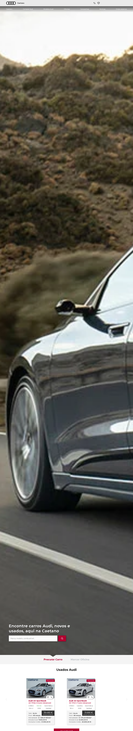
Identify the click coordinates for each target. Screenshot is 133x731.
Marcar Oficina (80, 659)
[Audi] (11, 3)
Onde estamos (121, 9)
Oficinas (67, 9)
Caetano (9, 9)
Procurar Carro (53, 659)
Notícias (102, 9)
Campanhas (84, 9)
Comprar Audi (28, 9)
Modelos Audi (48, 9)
